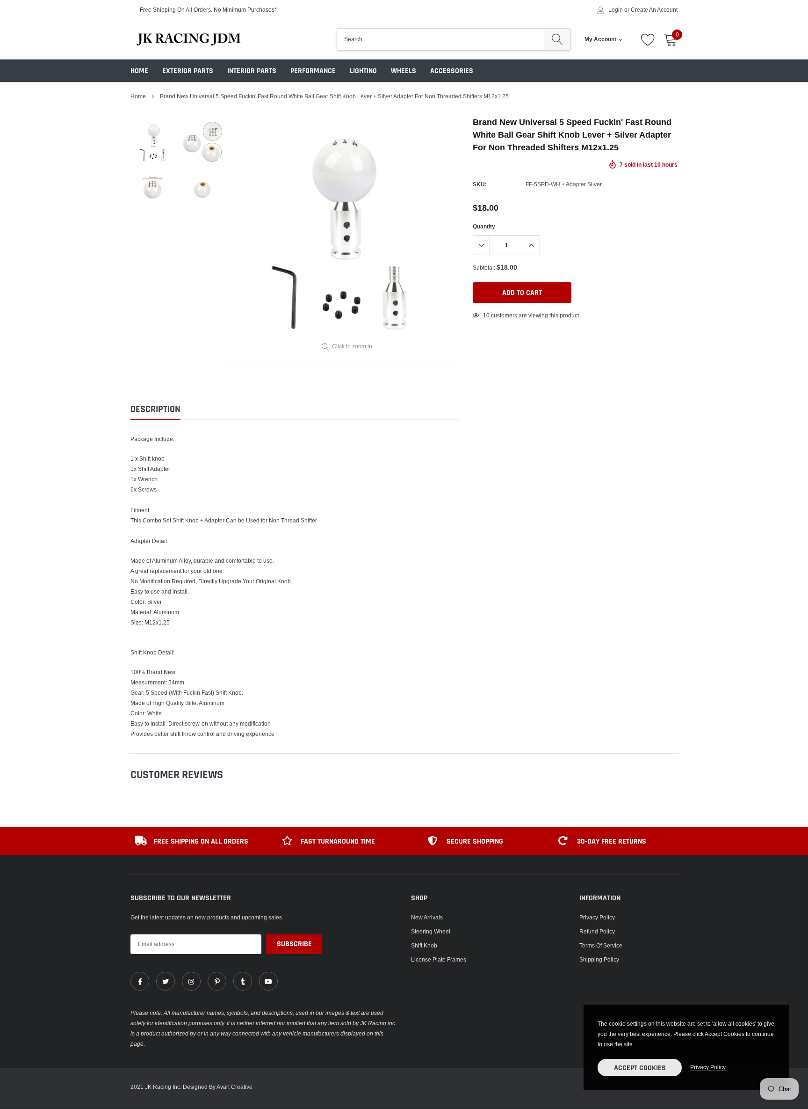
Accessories (451, 71)
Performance (313, 71)
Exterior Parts (187, 71)
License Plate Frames (438, 959)
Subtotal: (484, 267)
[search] (557, 39)
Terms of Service (600, 945)
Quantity (484, 226)
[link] (139, 981)
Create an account (654, 10)
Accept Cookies (640, 1068)
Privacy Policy (597, 917)
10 (486, 315)
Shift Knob (424, 945)
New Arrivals (427, 917)
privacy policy (708, 1067)
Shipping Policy (599, 959)
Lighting (363, 71)
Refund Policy (597, 931)
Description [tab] (155, 409)
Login (615, 10)
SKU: (480, 184)
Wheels (403, 71)
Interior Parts (251, 71)
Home (139, 71)
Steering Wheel (430, 931)
